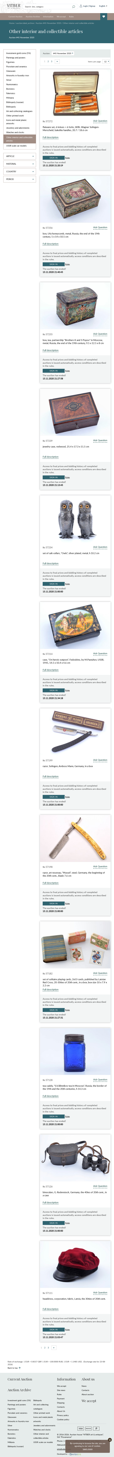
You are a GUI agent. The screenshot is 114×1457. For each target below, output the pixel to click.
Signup (92, 6)
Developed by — (63, 1453)
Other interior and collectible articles (19, 139)
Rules (71, 16)
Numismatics (12, 84)
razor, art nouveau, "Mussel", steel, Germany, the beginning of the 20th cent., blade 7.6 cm (74, 874)
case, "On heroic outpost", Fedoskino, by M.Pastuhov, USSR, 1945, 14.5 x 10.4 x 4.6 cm (73, 661)
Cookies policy (63, 1419)
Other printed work (15, 115)
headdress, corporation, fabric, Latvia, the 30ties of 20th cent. (74, 1298)
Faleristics (10, 93)
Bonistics (10, 88)
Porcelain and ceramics (16, 66)
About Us (61, 1411)
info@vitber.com (64, 1449)
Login (85, 6)
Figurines (10, 62)
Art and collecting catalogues (19, 111)
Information (66, 1379)
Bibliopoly (11, 106)
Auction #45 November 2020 (48, 23)
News (84, 1386)
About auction (88, 1394)
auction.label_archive (25, 23)
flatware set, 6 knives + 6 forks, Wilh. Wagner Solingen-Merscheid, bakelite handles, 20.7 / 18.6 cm (71, 129)
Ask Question (100, 120)
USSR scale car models (16, 145)
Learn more (87, 1449)
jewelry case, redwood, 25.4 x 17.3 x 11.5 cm (66, 446)
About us (88, 1379)
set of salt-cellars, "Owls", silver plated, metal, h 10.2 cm (71, 553)
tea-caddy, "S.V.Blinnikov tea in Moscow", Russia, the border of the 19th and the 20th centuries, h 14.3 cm (75, 1087)
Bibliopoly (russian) (14, 102)
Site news (61, 1390)
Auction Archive (19, 1390)
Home (11, 23)
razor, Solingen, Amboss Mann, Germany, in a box (68, 766)
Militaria (10, 97)
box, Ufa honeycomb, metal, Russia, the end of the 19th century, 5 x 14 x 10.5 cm (71, 235)
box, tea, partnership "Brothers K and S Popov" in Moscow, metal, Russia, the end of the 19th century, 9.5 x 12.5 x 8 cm (73, 342)
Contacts (61, 1407)
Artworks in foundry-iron (17, 75)
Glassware (10, 71)
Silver (8, 79)
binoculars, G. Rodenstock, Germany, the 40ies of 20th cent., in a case (75, 1194)
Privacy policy (63, 1415)
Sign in (54, 157)
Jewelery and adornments (17, 127)
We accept (61, 1386)
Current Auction (20, 1379)
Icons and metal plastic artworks (16, 122)
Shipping (60, 1402)
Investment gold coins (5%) (18, 53)
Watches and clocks (15, 132)
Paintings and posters (15, 57)
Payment (61, 1398)
